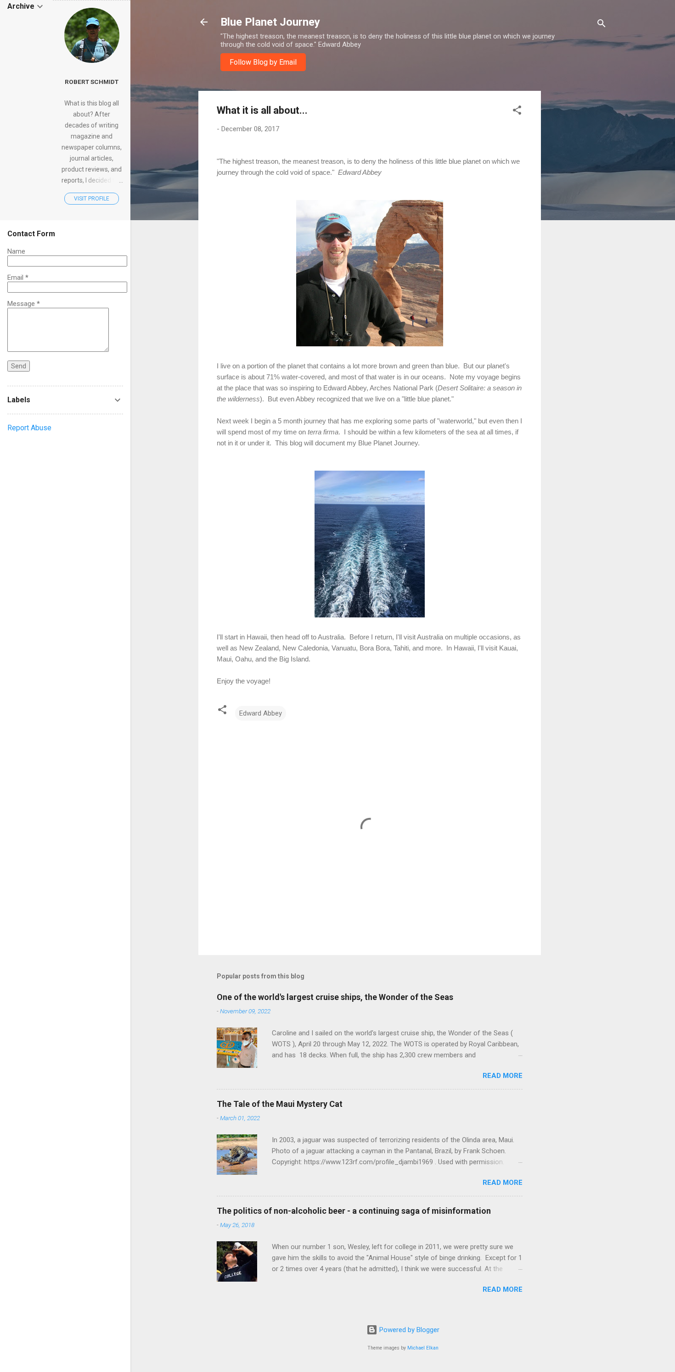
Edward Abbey (260, 713)
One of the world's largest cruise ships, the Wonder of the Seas (335, 997)
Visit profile (91, 198)
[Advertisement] (577, 228)
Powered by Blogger (408, 1330)
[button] (517, 112)
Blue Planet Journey (270, 22)
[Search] (601, 25)
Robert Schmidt (91, 81)
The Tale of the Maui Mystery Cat (280, 1104)
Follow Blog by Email (263, 62)
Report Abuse (29, 427)
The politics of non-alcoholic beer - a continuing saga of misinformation (354, 1211)
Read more (503, 1076)
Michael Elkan (423, 1348)
